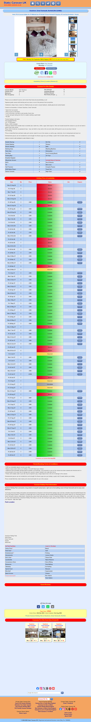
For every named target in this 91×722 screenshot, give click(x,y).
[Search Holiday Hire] (38, 4)
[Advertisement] (45, 664)
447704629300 (48, 65)
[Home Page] (32, 4)
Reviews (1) (54, 81)
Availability (37, 81)
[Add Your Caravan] (53, 4)
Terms (42, 81)
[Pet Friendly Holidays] (48, 4)
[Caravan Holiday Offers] (43, 4)
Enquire (80, 202)
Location (47, 81)
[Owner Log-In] (58, 4)
